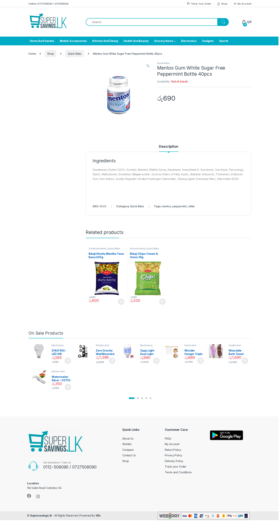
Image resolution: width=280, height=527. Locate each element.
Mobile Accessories (73, 40)
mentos (166, 206)
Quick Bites (75, 53)
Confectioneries (97, 248)
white (191, 206)
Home (32, 53)
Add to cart (121, 301)
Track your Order (175, 466)
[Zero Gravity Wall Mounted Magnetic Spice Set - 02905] (84, 351)
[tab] (168, 148)
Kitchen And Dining (105, 40)
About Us (128, 438)
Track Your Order (201, 3)
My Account (244, 3)
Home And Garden (42, 40)
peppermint (179, 206)
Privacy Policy (173, 455)
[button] (131, 398)
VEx (98, 515)
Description (168, 146)
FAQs (168, 438)
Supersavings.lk (41, 515)
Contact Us (129, 455)
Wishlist (126, 444)
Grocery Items (163, 40)
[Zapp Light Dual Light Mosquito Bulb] (128, 351)
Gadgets (208, 40)
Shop (224, 3)
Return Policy (173, 449)
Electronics (189, 40)
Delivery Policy (174, 461)
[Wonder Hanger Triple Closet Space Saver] (173, 351)
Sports (223, 40)
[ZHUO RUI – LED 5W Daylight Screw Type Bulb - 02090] (40, 351)
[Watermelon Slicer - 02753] (40, 377)
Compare (128, 449)
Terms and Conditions (178, 472)
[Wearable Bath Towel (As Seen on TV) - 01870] (217, 351)
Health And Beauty (136, 40)
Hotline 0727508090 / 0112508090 (49, 3)
